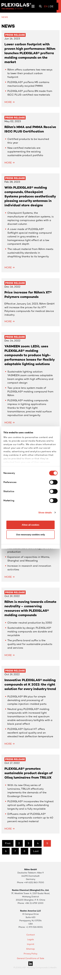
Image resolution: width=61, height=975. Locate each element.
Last (36, 851)
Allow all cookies (30, 525)
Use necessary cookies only (30, 534)
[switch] (53, 482)
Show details (45, 512)
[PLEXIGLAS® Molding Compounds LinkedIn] (30, 963)
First (8, 843)
